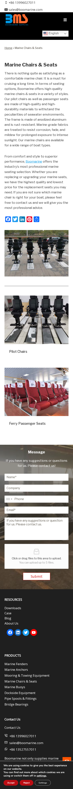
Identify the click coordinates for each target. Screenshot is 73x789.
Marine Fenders (16, 664)
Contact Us (12, 727)
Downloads (12, 608)
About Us (11, 623)
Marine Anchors (16, 669)
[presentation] (36, 320)
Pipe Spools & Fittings (20, 698)
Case (7, 613)
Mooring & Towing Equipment (26, 675)
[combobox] (9, 499)
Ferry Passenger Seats (27, 423)
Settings (43, 782)
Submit (36, 576)
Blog (7, 618)
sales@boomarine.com (26, 743)
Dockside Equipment (19, 693)
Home (8, 48)
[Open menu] (65, 20)
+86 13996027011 (22, 736)
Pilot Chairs (18, 352)
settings (41, 775)
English (53, 33)
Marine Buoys (14, 687)
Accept (10, 782)
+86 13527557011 (22, 749)
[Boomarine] (16, 20)
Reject (26, 782)
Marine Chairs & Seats (20, 681)
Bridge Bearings (16, 704)
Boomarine (34, 161)
